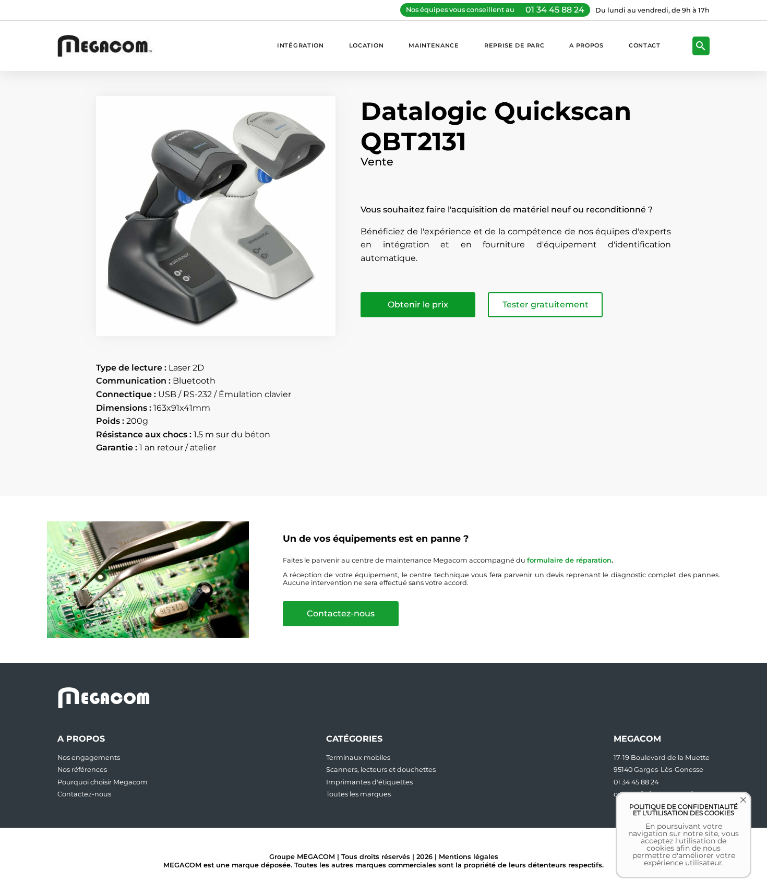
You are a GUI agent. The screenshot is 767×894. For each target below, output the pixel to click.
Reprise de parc (514, 45)
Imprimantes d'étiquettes (369, 782)
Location (366, 45)
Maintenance (434, 45)
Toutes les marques (358, 794)
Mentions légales (468, 857)
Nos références (82, 769)
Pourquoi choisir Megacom (102, 782)
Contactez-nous (341, 613)
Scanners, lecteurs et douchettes (381, 769)
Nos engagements (88, 757)
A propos (586, 45)
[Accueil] (110, 46)
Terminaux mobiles (358, 757)
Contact (645, 45)
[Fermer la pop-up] (735, 807)
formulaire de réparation (569, 560)
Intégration (300, 45)
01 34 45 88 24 (554, 10)
